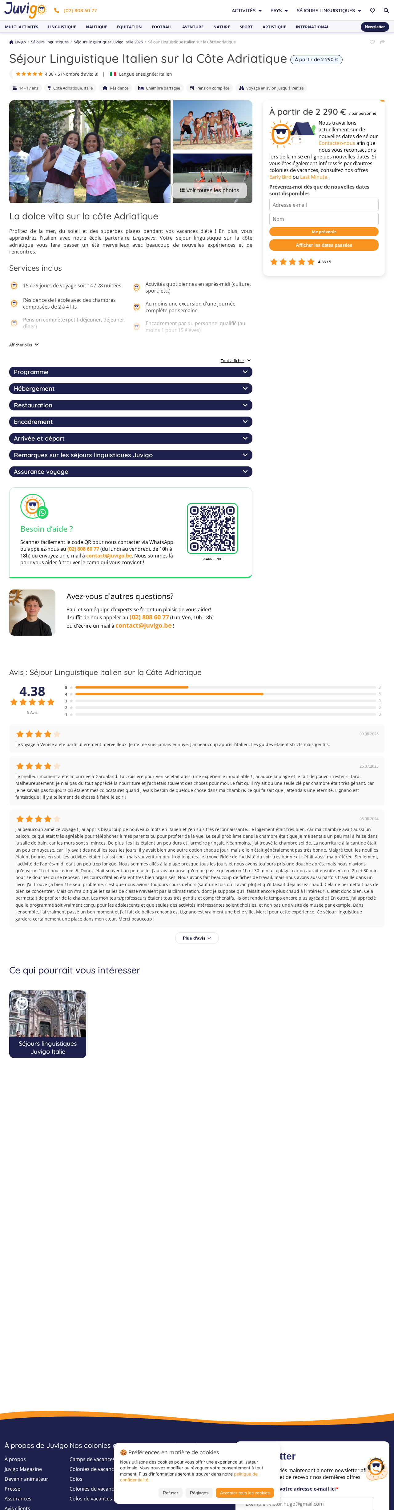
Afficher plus (20, 345)
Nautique (96, 27)
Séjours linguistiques (50, 42)
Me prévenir (324, 231)
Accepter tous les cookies (245, 1492)
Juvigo (20, 42)
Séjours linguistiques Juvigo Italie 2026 (108, 42)
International (312, 27)
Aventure (192, 27)
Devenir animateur (26, 1479)
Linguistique (62, 27)
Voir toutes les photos (212, 190)
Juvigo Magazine (23, 1469)
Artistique (274, 27)
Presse (12, 1488)
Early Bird (280, 177)
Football (162, 27)
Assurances (18, 1498)
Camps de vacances (92, 1459)
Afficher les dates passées (324, 245)
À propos (15, 1459)
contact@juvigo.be (109, 555)
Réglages (199, 1492)
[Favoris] (373, 10)
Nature (221, 27)
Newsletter (375, 27)
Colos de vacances (91, 1498)
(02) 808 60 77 (80, 10)
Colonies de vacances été (99, 1488)
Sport (246, 27)
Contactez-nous (337, 143)
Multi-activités (21, 27)
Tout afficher (232, 360)
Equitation (129, 27)
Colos (76, 1479)
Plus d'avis (194, 938)
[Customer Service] (376, 1468)
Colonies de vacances (94, 1469)
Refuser (170, 1492)
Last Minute (313, 177)
